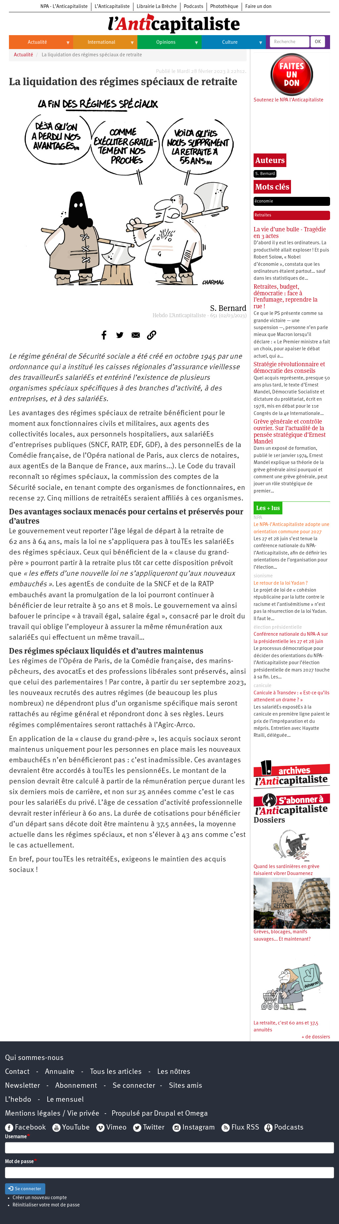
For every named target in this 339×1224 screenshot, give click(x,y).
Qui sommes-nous (34, 1058)
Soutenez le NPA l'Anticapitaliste (288, 100)
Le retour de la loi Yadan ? (281, 583)
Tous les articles (116, 1072)
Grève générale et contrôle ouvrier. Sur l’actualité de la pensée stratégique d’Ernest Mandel (290, 431)
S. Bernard (265, 174)
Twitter (153, 1128)
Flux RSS (245, 1128)
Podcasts (193, 6)
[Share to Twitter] (119, 335)
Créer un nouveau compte (40, 1197)
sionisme (263, 576)
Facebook (29, 1128)
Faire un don (258, 6)
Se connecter (134, 1086)
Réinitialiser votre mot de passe (46, 1205)
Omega (196, 1114)
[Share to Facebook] (104, 335)
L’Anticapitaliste (112, 6)
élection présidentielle (278, 627)
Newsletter (22, 1086)
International (94, 45)
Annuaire (59, 1072)
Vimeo (116, 1128)
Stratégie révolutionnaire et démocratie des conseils (289, 367)
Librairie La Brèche (157, 6)
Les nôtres (173, 1072)
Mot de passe (19, 1161)
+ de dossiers (316, 1037)
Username (16, 1137)
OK (318, 41)
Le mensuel (65, 1100)
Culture (220, 45)
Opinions (156, 45)
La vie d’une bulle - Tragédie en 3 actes (290, 232)
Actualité (28, 45)
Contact (17, 1072)
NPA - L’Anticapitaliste (64, 6)
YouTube (75, 1128)
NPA (258, 517)
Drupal (164, 1114)
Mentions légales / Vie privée (52, 1114)
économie (264, 201)
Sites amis (185, 1086)
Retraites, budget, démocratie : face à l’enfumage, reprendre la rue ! (285, 296)
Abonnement (76, 1086)
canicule (262, 685)
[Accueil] (169, 22)
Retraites (263, 215)
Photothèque (224, 6)
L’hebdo (18, 1100)
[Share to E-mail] (135, 335)
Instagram (198, 1128)
